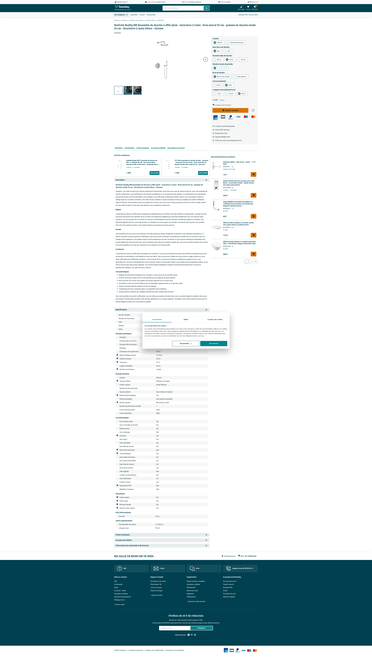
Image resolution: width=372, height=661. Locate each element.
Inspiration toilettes (193, 584)
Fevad (225, 590)
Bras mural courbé (223, 76)
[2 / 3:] (128, 90)
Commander (118, 584)
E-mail (162, 568)
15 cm (219, 94)
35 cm (243, 94)
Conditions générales (136, 650)
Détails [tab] (186, 319)
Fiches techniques (142, 148)
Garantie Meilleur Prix (222, 137)
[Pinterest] (192, 635)
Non (218, 51)
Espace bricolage (156, 590)
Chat (197, 568)
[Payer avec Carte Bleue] (223, 116)
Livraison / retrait (120, 590)
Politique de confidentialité (154, 650)
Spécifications (130, 148)
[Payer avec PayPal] (231, 117)
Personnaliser (184, 343)
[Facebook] (189, 635)
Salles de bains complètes (196, 581)
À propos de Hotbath (158, 148)
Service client (253, 15)
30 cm (243, 59)
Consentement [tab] (157, 319)
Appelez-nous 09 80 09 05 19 (242, 568)
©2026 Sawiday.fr (120, 650)
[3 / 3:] (137, 90)
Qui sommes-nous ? (230, 581)
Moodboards (191, 587)
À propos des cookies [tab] (215, 319)
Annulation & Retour (121, 594)
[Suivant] (205, 59)
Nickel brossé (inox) (237, 42)
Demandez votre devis (158, 581)
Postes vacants (228, 584)
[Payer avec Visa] (238, 116)
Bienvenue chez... (193, 590)
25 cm (231, 59)
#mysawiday (151, 15)
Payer (116, 587)
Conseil (142, 15)
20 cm (219, 59)
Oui (229, 51)
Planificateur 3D (155, 584)
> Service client (119, 604)
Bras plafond (241, 76)
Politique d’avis (119, 600)
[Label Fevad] (215, 117)
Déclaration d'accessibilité (175, 650)
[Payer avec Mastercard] (253, 116)
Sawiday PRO (243, 15)
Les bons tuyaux (156, 587)
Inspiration (134, 15)
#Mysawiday (191, 597)
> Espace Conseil (156, 595)
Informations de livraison (176, 148)
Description (119, 148)
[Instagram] (195, 635)
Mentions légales (229, 597)
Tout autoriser (213, 343)
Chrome (219, 42)
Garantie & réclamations (122, 597)
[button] (253, 110)
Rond (218, 85)
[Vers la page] (256, 261)
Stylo (230, 85)
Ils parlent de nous (229, 594)
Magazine (190, 594)
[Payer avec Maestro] (246, 116)
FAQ (124, 568)
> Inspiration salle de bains (196, 601)
